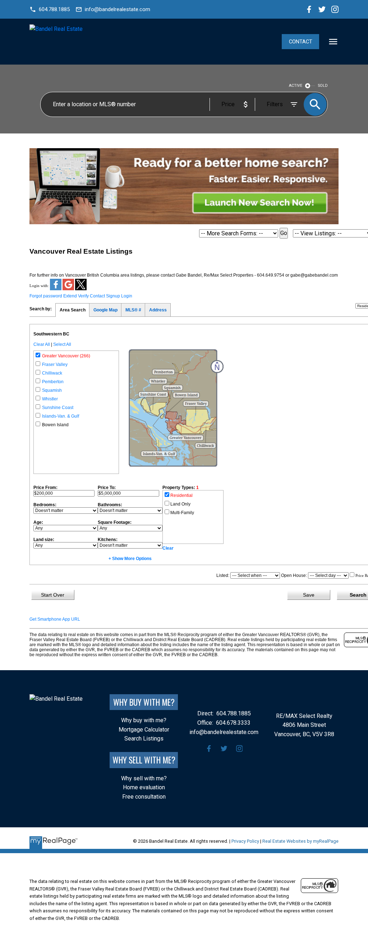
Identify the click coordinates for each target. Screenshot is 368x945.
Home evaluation (144, 787)
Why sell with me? (144, 778)
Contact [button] (97, 295)
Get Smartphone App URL (54, 619)
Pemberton (53, 381)
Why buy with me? (143, 720)
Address (158, 309)
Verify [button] (83, 295)
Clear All (41, 344)
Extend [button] (70, 295)
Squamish (52, 390)
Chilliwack (52, 373)
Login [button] (126, 295)
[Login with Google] (69, 288)
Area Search (73, 309)
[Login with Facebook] (56, 288)
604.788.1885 (54, 9)
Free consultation (144, 796)
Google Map (105, 309)
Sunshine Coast (57, 407)
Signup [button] (113, 295)
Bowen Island (55, 424)
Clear (168, 548)
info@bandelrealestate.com (117, 9)
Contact (300, 41)
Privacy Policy (245, 841)
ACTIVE (295, 85)
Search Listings (144, 738)
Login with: (39, 285)
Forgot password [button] (45, 295)
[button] (49, 9)
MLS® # (133, 309)
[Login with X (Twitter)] (81, 288)
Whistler (50, 398)
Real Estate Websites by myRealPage (300, 841)
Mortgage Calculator (144, 729)
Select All (62, 344)
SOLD (323, 85)
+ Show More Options (130, 558)
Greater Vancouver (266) (66, 355)
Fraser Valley (55, 364)
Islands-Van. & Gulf (60, 416)
